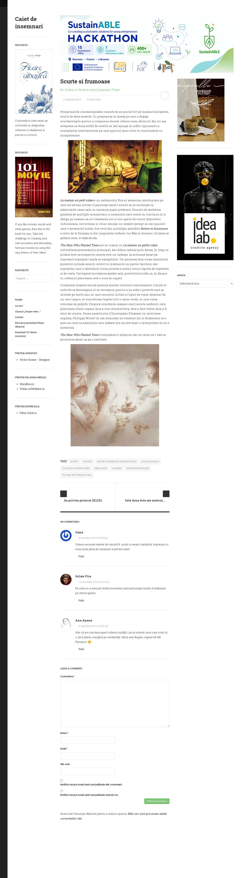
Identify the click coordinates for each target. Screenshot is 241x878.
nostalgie (117, 468)
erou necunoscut (150, 461)
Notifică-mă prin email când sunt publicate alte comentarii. (91, 784)
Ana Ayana (83, 620)
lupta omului (100, 468)
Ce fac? (19, 306)
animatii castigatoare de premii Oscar (117, 461)
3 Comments (93, 99)
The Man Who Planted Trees (79, 335)
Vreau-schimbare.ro (32, 389)
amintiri (74, 461)
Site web (65, 764)
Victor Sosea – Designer (35, 359)
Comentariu (67, 676)
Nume (64, 733)
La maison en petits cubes (76, 468)
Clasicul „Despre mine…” (28, 311)
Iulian (69, 89)
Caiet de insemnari (29, 22)
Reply (81, 556)
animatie (87, 461)
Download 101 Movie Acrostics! (26, 334)
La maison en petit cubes (76, 200)
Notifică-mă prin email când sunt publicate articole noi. (89, 795)
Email (63, 748)
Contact (19, 317)
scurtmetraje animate (137, 468)
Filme (115, 89)
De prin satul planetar (94, 89)
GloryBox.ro (27, 384)
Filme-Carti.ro (28, 413)
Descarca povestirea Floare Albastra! (29, 325)
